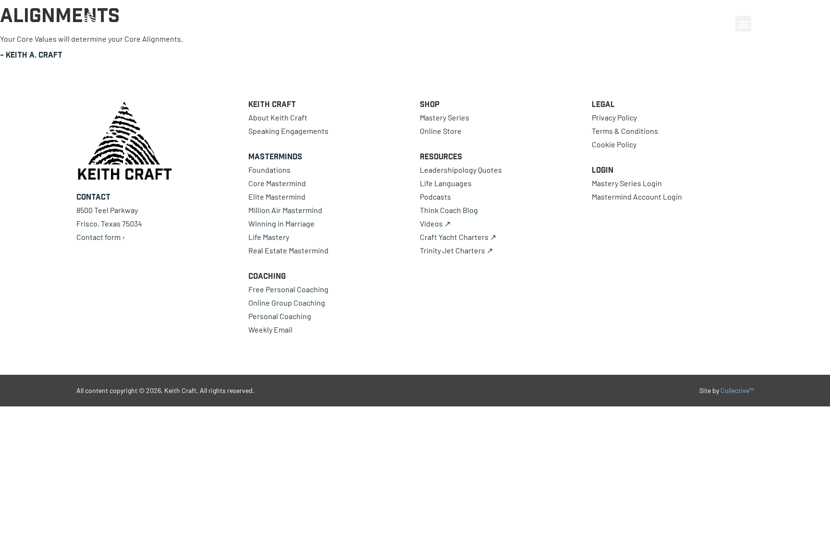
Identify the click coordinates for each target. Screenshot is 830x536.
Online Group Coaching (286, 302)
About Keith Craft (277, 117)
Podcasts (435, 196)
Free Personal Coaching (288, 289)
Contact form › (100, 236)
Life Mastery (268, 236)
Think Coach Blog (449, 209)
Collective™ (737, 390)
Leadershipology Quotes (461, 169)
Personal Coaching (279, 316)
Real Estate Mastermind (288, 250)
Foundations (269, 169)
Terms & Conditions (625, 130)
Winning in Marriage (281, 223)
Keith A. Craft (34, 55)
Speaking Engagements (288, 130)
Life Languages (446, 183)
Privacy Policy (614, 117)
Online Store (441, 130)
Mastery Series (444, 117)
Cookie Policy (614, 144)
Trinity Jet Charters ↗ (456, 250)
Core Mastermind (277, 183)
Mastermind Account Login (637, 196)
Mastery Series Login (627, 183)
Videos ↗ (435, 223)
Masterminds (275, 156)
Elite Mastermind (276, 196)
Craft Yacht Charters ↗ (458, 236)
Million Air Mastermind (285, 209)
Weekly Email (270, 329)
